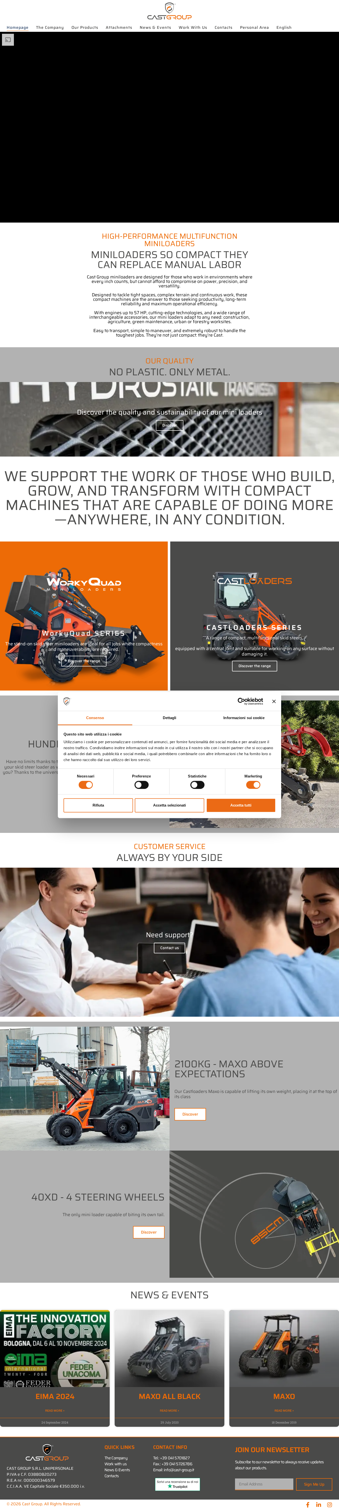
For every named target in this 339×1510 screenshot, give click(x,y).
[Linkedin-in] (318, 1505)
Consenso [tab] (95, 718)
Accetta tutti (240, 805)
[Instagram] (329, 1505)
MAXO (284, 1396)
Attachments (119, 27)
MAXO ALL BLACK (170, 1396)
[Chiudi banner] (274, 701)
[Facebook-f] (307, 1505)
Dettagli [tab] (169, 718)
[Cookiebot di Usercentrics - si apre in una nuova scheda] (241, 701)
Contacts (224, 27)
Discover (169, 425)
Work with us (193, 27)
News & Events (155, 27)
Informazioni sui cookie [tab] (243, 718)
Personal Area (254, 27)
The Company (50, 27)
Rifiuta (98, 805)
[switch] (142, 785)
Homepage (18, 27)
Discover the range (84, 661)
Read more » (55, 1410)
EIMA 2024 (54, 1396)
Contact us (169, 948)
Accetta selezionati (169, 805)
